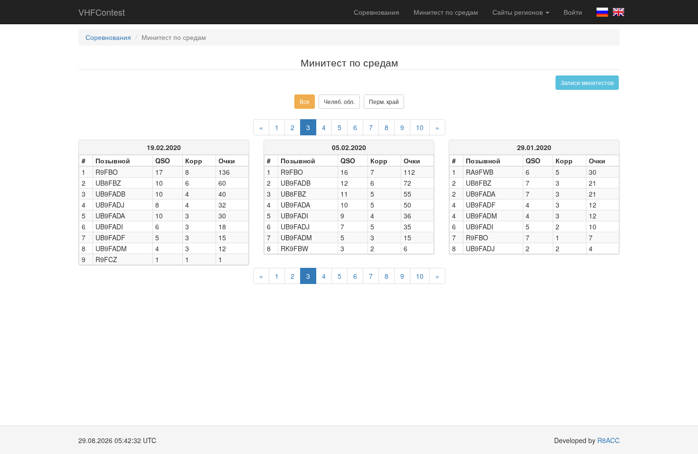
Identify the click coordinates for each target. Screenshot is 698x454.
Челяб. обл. (339, 101)
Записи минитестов (587, 82)
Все (305, 101)
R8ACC (608, 440)
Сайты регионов (518, 12)
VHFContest (101, 12)
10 (420, 127)
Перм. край (384, 101)
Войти (573, 12)
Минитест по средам (446, 12)
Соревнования (376, 12)
